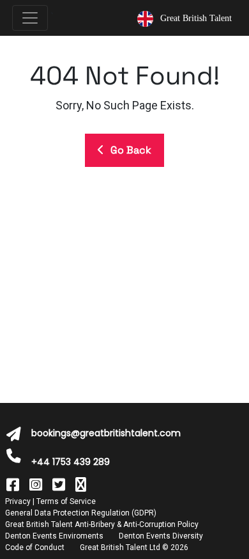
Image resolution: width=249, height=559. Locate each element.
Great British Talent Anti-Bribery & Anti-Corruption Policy (102, 524)
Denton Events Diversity (161, 535)
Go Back (130, 150)
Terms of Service (66, 501)
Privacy (18, 501)
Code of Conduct (34, 547)
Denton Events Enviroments (54, 535)
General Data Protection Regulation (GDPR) (80, 512)
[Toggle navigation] (30, 18)
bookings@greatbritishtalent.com (106, 433)
